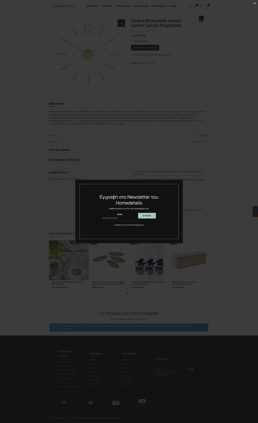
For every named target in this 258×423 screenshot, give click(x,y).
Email (119, 214)
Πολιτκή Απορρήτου (135, 225)
